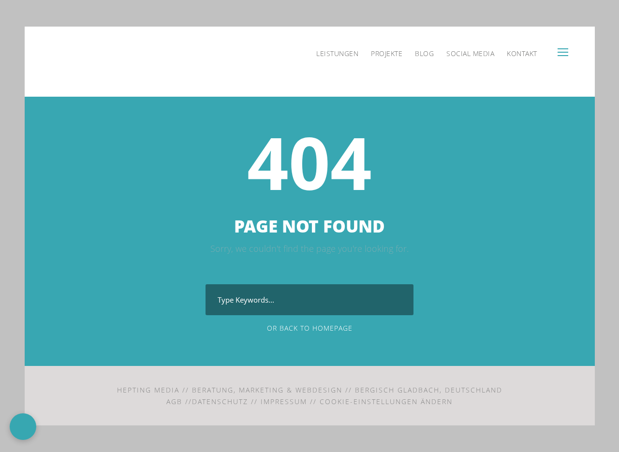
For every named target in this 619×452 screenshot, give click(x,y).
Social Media (470, 53)
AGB (174, 401)
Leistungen (337, 53)
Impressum (284, 401)
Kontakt (522, 53)
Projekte (386, 53)
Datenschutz (220, 401)
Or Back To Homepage (310, 328)
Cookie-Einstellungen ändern (386, 401)
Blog (424, 53)
